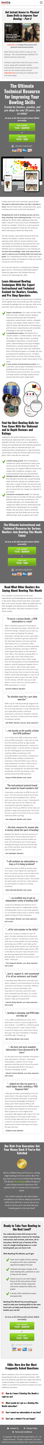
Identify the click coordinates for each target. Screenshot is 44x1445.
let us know (19, 1181)
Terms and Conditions (23, 1432)
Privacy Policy (31, 1428)
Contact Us (14, 1428)
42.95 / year (22, 138)
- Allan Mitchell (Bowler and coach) (18, 890)
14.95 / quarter (22, 127)
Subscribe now (12, 45)
